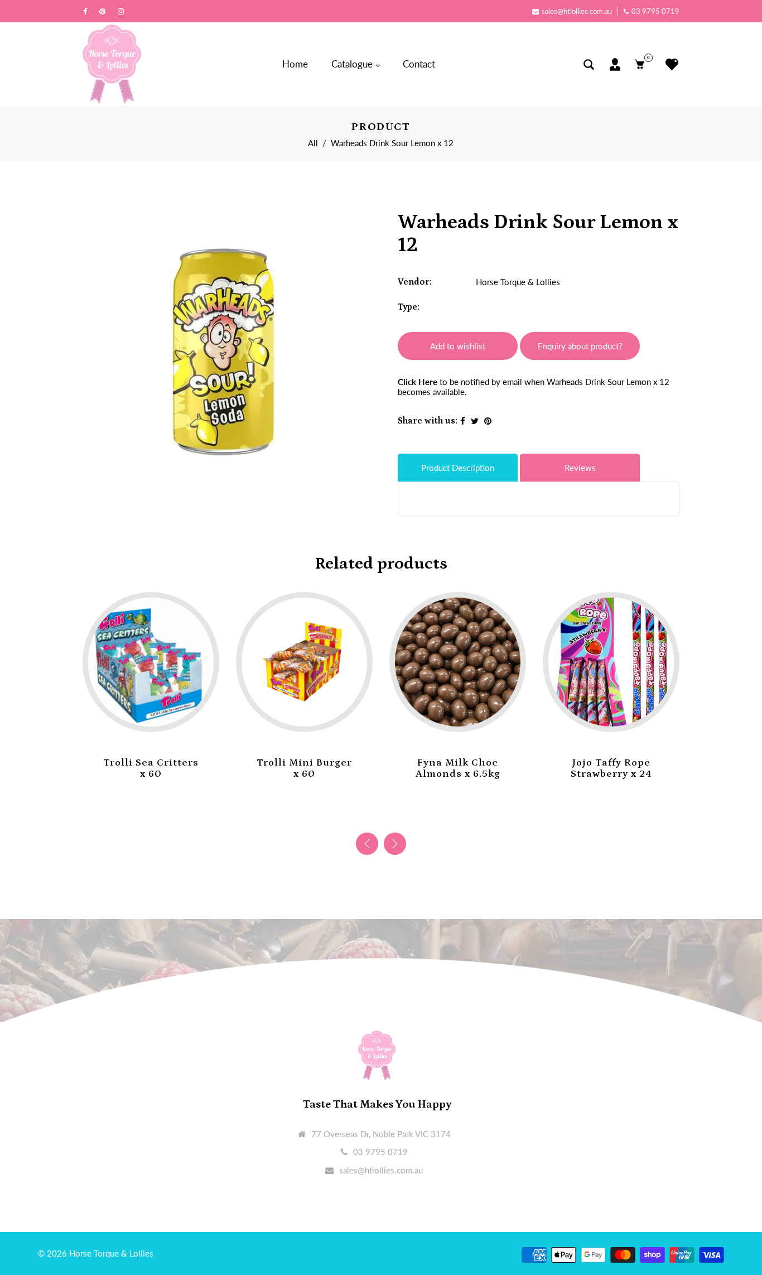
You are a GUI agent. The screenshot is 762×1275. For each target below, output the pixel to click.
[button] (395, 844)
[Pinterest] (105, 11)
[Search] (588, 64)
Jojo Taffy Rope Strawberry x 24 (611, 768)
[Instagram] (123, 11)
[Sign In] (615, 64)
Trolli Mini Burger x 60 (304, 768)
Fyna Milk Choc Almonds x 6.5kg (458, 768)
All (313, 143)
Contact (419, 64)
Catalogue (353, 64)
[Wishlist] (669, 64)
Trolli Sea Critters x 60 (151, 768)
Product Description (457, 468)
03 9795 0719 (655, 11)
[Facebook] (88, 11)
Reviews (580, 468)
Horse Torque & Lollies (518, 282)
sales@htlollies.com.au (577, 11)
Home (295, 64)
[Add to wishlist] (140, 715)
